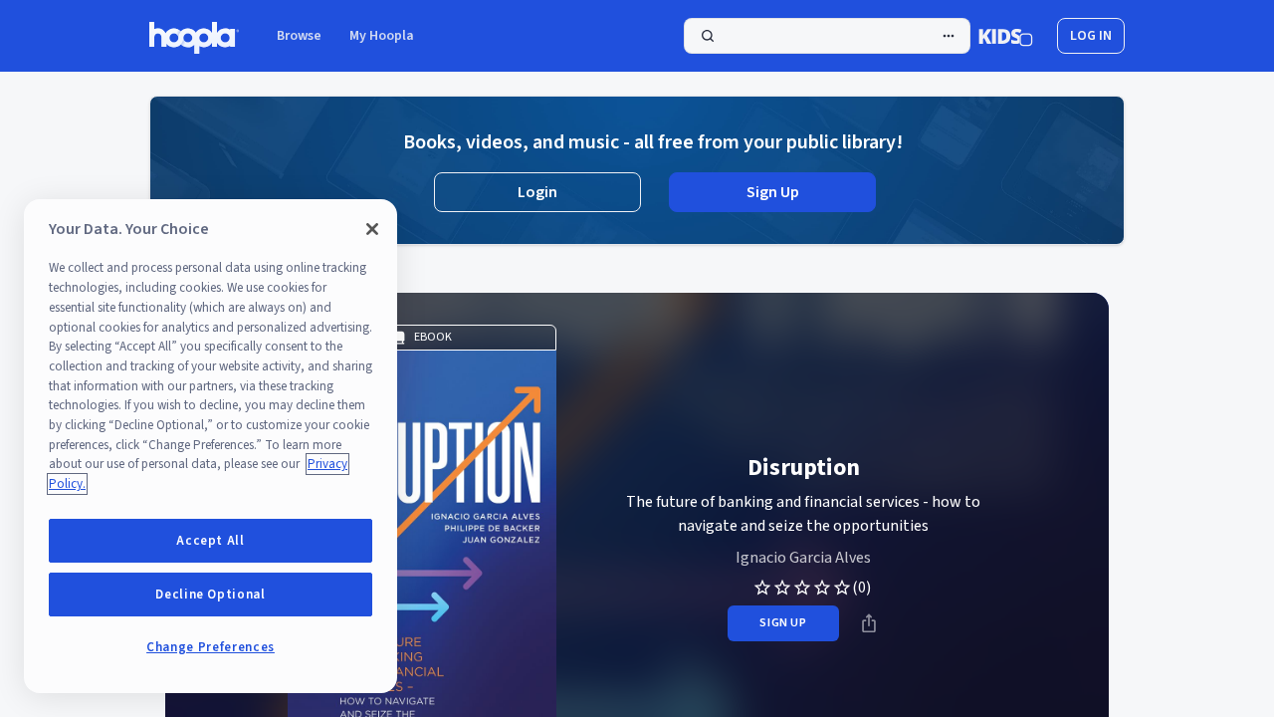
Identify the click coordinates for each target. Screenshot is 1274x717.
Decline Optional (210, 594)
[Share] (869, 623)
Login (537, 192)
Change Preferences (210, 647)
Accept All (210, 541)
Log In (1091, 36)
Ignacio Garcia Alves (803, 558)
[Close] (372, 229)
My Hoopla (381, 36)
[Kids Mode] (1005, 36)
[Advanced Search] (948, 36)
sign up (782, 622)
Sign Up (772, 192)
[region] (210, 446)
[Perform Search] (827, 36)
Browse (299, 36)
